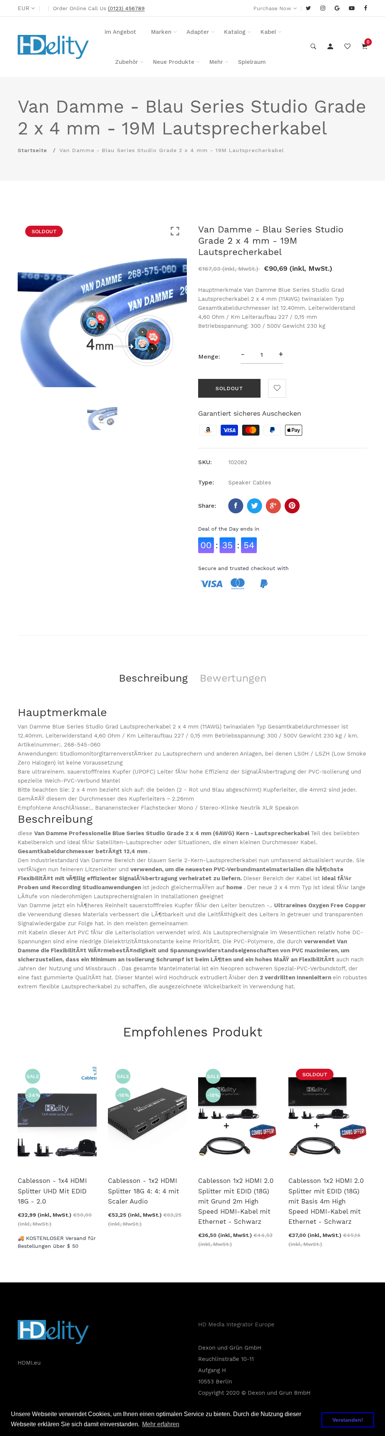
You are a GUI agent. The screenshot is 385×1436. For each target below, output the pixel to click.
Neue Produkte (173, 62)
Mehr (216, 62)
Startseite (32, 150)
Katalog (235, 32)
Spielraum (252, 62)
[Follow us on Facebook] (235, 505)
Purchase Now (272, 8)
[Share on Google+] (273, 505)
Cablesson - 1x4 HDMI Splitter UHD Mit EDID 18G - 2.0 (52, 1191)
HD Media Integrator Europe (236, 1324)
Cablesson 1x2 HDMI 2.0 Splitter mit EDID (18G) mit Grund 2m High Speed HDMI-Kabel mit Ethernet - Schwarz (236, 1201)
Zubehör (126, 62)
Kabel (268, 32)
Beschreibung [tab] (153, 678)
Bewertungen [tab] (233, 678)
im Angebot (120, 32)
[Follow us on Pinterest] (292, 505)
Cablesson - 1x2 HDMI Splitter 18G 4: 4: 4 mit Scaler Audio (143, 1191)
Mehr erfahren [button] (160, 1424)
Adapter (197, 32)
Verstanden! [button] (347, 1420)
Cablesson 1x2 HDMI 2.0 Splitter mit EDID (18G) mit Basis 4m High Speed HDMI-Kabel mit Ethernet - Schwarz (326, 1201)
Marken (161, 32)
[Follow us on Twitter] (254, 505)
